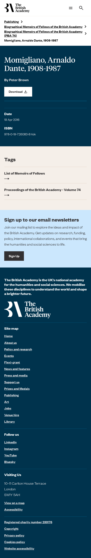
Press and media (16, 375)
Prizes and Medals (17, 388)
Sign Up (14, 256)
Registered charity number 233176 (28, 522)
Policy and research (18, 349)
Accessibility (13, 509)
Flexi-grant (12, 362)
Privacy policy (14, 535)
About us (10, 342)
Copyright (11, 528)
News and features (17, 369)
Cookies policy (14, 542)
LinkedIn (10, 442)
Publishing (11, 22)
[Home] (17, 8)
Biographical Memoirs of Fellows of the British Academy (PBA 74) (43, 34)
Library (9, 421)
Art (6, 401)
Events (9, 356)
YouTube (10, 455)
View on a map (14, 503)
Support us (11, 382)
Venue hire (11, 415)
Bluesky (9, 462)
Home (8, 336)
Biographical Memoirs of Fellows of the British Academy (43, 27)
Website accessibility (19, 548)
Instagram (11, 448)
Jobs (7, 408)
